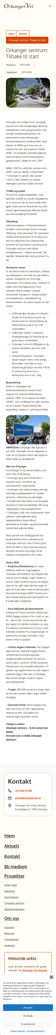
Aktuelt (23, 33)
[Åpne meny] (50, 6)
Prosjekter (14, 876)
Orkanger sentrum (14, 903)
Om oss (11, 918)
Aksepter (28, 1007)
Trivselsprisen (11, 939)
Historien (9, 927)
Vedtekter (9, 945)
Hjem (11, 33)
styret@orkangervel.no (28, 797)
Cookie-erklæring (17, 1031)
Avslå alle (28, 1016)
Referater (9, 933)
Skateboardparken (14, 909)
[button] (51, 977)
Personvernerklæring (35, 1031)
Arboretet (9, 891)
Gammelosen (11, 897)
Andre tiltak (10, 885)
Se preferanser (28, 1024)
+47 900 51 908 (23, 790)
